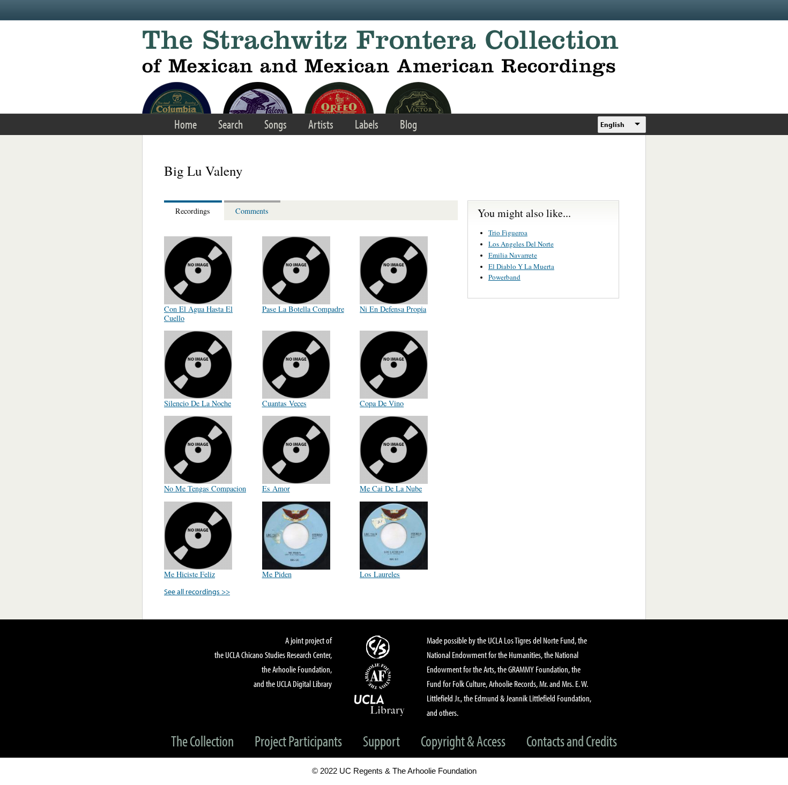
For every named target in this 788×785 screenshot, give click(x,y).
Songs (275, 124)
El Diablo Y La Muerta (521, 266)
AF (379, 676)
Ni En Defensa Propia (393, 309)
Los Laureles (380, 574)
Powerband (504, 277)
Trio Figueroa (507, 232)
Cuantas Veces (284, 403)
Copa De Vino (382, 403)
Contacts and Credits (571, 740)
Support (381, 740)
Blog (408, 124)
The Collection (202, 740)
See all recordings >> (197, 591)
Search (230, 124)
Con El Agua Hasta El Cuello (198, 313)
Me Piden (277, 574)
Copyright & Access (463, 740)
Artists (320, 124)
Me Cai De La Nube (391, 488)
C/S (379, 647)
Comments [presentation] (252, 211)
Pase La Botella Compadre (303, 309)
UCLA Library (379, 704)
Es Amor (276, 488)
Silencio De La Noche (197, 403)
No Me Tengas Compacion (205, 488)
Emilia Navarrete (512, 255)
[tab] (194, 210)
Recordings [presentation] (192, 211)
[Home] (394, 53)
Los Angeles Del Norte (521, 244)
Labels (366, 124)
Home (185, 124)
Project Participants (298, 740)
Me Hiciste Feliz (189, 574)
